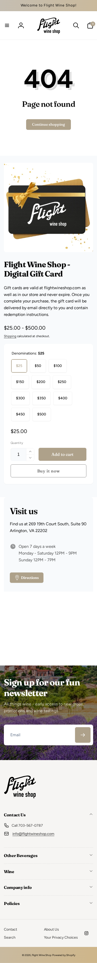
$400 (62, 398)
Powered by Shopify (63, 955)
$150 (20, 382)
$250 (62, 382)
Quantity (17, 443)
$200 (40, 382)
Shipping (10, 336)
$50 (38, 366)
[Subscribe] (83, 735)
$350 (41, 398)
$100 (58, 366)
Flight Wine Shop (41, 955)
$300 (20, 398)
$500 (41, 414)
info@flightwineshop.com (33, 834)
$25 (19, 366)
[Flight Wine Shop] (20, 801)
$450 (20, 414)
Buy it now (48, 470)
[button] (7, 25)
